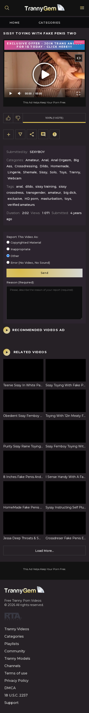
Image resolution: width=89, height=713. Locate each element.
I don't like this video (18, 118)
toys (68, 199)
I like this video (8, 118)
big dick (70, 193)
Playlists (11, 644)
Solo (53, 172)
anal (19, 186)
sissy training (45, 186)
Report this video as (22, 237)
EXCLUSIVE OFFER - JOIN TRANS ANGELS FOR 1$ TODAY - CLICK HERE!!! (44, 45)
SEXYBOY (37, 152)
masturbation (51, 199)
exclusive (15, 199)
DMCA (10, 688)
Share (32, 134)
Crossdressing (26, 166)
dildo (29, 186)
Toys (63, 172)
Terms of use (15, 673)
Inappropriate (20, 249)
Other (15, 256)
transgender (35, 193)
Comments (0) (43, 134)
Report (55, 134)
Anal (44, 160)
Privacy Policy (16, 681)
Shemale (30, 172)
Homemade (60, 166)
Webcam (14, 178)
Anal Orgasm (61, 160)
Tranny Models (17, 658)
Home (15, 22)
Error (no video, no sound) (30, 262)
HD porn (31, 199)
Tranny (74, 172)
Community (14, 651)
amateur (54, 193)
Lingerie (14, 172)
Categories (49, 22)
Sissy (43, 172)
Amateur (32, 160)
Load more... (44, 551)
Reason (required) (19, 282)
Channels (12, 666)
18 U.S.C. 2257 (16, 695)
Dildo (44, 166)
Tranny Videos (16, 629)
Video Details (20, 134)
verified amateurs (21, 205)
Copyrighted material (26, 242)
